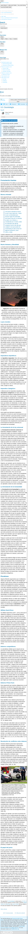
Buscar (2, 932)
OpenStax (7, 113)
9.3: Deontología (10, 901)
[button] (5, 80)
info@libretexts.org (15, 928)
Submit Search (4, 28)
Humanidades (23, 104)
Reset (2, 36)
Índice (4, 116)
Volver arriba (3, 909)
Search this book (3, 23)
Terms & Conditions (5, 927)
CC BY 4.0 (24, 901)
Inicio (6, 104)
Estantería (14, 104)
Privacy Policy (22, 926)
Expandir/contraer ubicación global (26, 104)
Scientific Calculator (7, 71)
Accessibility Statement (14, 927)
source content (15, 904)
